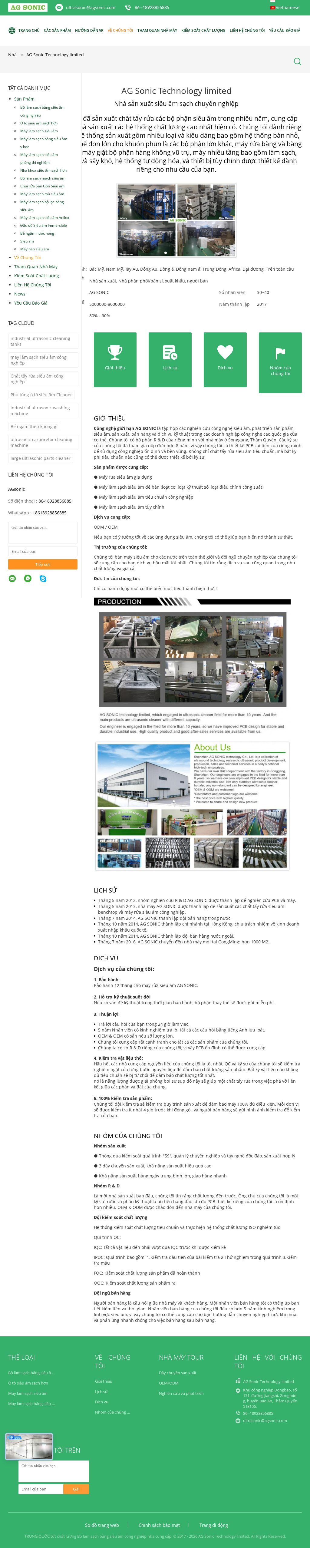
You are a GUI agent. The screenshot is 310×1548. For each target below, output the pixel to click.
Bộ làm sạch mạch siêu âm (42, 178)
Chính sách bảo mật (159, 1525)
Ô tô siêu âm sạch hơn (39, 123)
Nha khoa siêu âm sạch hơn (43, 170)
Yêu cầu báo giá (284, 30)
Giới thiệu (103, 1381)
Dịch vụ (101, 1401)
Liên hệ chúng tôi (247, 30)
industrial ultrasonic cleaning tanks (40, 341)
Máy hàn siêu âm (34, 249)
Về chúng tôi (120, 30)
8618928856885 (51, 513)
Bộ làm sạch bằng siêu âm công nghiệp (42, 111)
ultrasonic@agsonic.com (90, 7)
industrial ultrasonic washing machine (40, 410)
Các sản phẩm (57, 30)
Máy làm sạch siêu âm (39, 131)
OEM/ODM (169, 1383)
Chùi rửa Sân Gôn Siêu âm (42, 186)
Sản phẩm (24, 99)
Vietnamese (287, 7)
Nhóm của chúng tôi (113, 1412)
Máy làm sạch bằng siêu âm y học (43, 142)
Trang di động (214, 1525)
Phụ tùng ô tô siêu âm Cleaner (41, 395)
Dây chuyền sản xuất (177, 1372)
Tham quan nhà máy (157, 30)
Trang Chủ (29, 30)
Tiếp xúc (42, 564)
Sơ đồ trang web (102, 1525)
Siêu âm (27, 241)
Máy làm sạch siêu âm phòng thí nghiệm (39, 158)
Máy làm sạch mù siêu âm (42, 193)
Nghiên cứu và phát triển (181, 1393)
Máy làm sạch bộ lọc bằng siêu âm (42, 205)
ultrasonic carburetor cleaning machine (41, 442)
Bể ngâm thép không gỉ (34, 426)
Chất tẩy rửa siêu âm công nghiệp (37, 379)
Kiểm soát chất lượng (203, 30)
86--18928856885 (152, 8)
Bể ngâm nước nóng (37, 233)
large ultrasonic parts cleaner (41, 458)
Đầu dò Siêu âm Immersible (43, 225)
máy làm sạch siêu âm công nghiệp (39, 360)
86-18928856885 (54, 501)
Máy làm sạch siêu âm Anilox (44, 217)
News (19, 294)
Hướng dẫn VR (89, 30)
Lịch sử (101, 1391)
